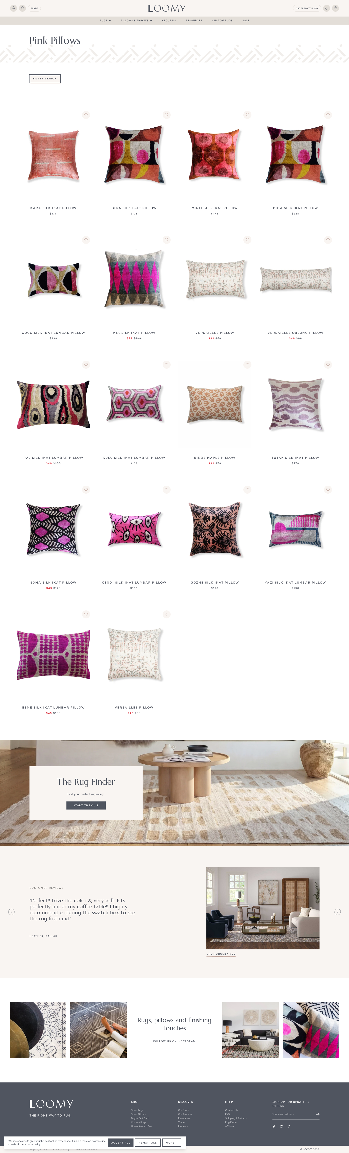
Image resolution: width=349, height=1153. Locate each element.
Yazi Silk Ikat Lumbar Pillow (295, 582)
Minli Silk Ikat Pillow (215, 208)
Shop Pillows (138, 1114)
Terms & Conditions (86, 1149)
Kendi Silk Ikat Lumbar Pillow (134, 582)
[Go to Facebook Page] (273, 1126)
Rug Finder (231, 1122)
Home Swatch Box (141, 1126)
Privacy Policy (61, 1149)
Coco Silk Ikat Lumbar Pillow (53, 332)
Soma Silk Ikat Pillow (53, 582)
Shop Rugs (137, 1110)
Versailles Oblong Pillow (296, 332)
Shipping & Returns (236, 1118)
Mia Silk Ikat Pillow (134, 332)
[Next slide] (337, 912)
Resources (194, 20)
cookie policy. (33, 1144)
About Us (169, 20)
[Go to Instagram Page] (281, 1126)
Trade (34, 8)
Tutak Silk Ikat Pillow (295, 457)
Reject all (148, 1142)
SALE (245, 20)
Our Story (183, 1110)
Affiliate (229, 1126)
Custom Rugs (222, 20)
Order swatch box (307, 8)
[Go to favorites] (326, 8)
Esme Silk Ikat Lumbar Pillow (53, 707)
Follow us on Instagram (174, 1041)
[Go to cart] (335, 8)
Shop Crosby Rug (221, 953)
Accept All (120, 1142)
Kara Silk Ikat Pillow (53, 208)
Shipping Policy (38, 1149)
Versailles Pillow (215, 332)
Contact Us (231, 1110)
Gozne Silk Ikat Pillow (215, 582)
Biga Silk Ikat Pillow (134, 208)
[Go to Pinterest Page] (289, 1126)
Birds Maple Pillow (214, 457)
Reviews (183, 1126)
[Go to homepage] (166, 8)
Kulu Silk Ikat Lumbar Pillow (134, 457)
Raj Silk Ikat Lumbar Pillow (53, 457)
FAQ (227, 1114)
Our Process (185, 1114)
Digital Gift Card (140, 1118)
